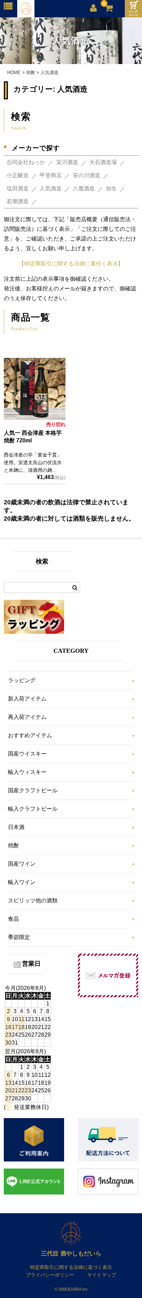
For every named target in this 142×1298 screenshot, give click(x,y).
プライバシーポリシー (50, 1275)
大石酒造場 (103, 162)
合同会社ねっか (26, 162)
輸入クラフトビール (33, 809)
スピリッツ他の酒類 (33, 900)
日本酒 (16, 827)
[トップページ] (133, 8)
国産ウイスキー (27, 754)
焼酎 (13, 845)
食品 (13, 919)
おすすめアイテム (30, 735)
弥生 (111, 188)
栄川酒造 (67, 162)
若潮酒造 (18, 201)
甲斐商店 (51, 175)
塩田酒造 (18, 188)
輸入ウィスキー (27, 772)
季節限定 (19, 937)
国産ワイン (22, 864)
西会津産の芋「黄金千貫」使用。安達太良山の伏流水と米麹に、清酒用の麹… (33, 462)
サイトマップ (101, 1275)
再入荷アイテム (27, 717)
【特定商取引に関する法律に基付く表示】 (71, 264)
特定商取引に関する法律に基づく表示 (71, 1267)
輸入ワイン (22, 882)
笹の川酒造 (86, 175)
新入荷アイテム (27, 699)
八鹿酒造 (84, 188)
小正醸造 (18, 175)
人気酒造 (51, 188)
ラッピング (22, 680)
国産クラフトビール (33, 790)
